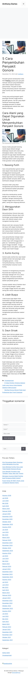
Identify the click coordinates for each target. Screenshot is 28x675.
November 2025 (7, 519)
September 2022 (7, 608)
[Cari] (23, 449)
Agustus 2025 (6, 527)
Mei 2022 (5, 619)
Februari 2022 (6, 627)
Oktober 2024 (6, 548)
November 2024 (7, 545)
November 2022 (7, 603)
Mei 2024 (5, 561)
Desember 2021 (7, 632)
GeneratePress (16, 672)
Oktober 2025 (6, 522)
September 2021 (7, 640)
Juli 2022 (5, 613)
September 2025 (7, 524)
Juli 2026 (5, 498)
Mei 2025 (5, 535)
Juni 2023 (5, 585)
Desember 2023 (7, 571)
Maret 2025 (6, 537)
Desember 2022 (7, 600)
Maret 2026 (6, 508)
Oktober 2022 (6, 606)
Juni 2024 (5, 558)
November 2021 (7, 635)
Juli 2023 (5, 582)
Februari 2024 (6, 566)
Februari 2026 (6, 511)
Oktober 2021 (6, 637)
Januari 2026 (6, 514)
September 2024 (7, 550)
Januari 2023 (6, 598)
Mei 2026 (5, 503)
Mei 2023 (5, 587)
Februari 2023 (6, 595)
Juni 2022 (5, 616)
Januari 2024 (6, 569)
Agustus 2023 (6, 579)
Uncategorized (9, 380)
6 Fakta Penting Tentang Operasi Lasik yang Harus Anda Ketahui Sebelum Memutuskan (13, 385)
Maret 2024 (6, 564)
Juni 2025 (5, 532)
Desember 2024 (7, 543)
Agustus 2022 (6, 611)
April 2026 (5, 506)
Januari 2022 (6, 629)
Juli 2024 (5, 556)
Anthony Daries (9, 4)
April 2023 (5, 590)
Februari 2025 (6, 540)
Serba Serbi (6, 653)
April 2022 (5, 621)
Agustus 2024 (6, 553)
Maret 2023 (6, 592)
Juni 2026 (5, 501)
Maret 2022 (6, 624)
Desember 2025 (7, 516)
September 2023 (7, 577)
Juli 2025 (5, 529)
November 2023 (7, 574)
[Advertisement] (14, 22)
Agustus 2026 (6, 495)
